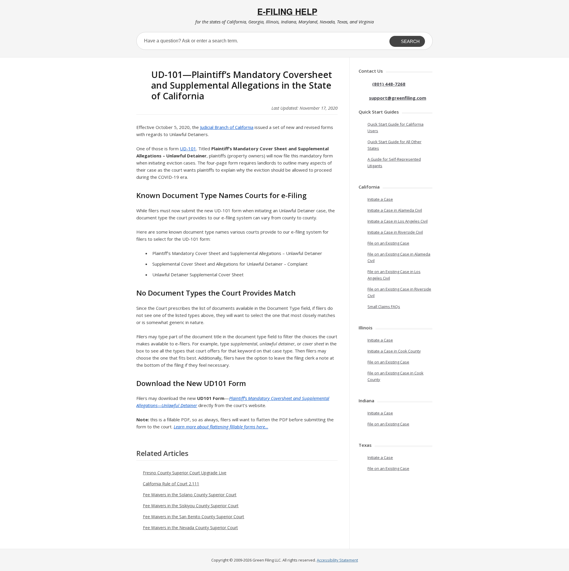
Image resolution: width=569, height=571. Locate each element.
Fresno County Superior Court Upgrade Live (184, 473)
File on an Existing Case (388, 243)
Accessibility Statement (337, 560)
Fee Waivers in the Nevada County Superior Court (190, 527)
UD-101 (188, 148)
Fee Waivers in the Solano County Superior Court (189, 494)
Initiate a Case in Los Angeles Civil (397, 221)
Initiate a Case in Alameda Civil (394, 210)
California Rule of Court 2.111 (171, 484)
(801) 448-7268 (388, 84)
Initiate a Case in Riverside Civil (395, 232)
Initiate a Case (380, 199)
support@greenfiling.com (397, 98)
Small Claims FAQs (383, 306)
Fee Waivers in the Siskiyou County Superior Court (191, 505)
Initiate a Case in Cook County (394, 351)
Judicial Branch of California (226, 127)
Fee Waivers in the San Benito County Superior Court (193, 516)
